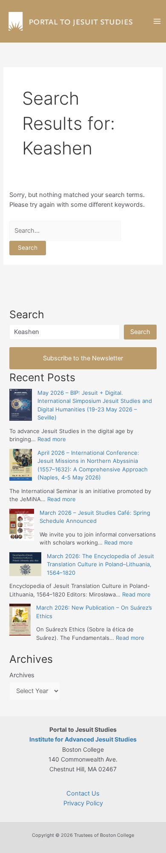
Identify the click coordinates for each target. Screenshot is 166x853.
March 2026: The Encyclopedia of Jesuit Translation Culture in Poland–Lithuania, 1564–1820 (100, 564)
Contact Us (83, 793)
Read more (51, 439)
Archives (21, 675)
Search (140, 332)
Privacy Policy (83, 803)
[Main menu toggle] (157, 21)
